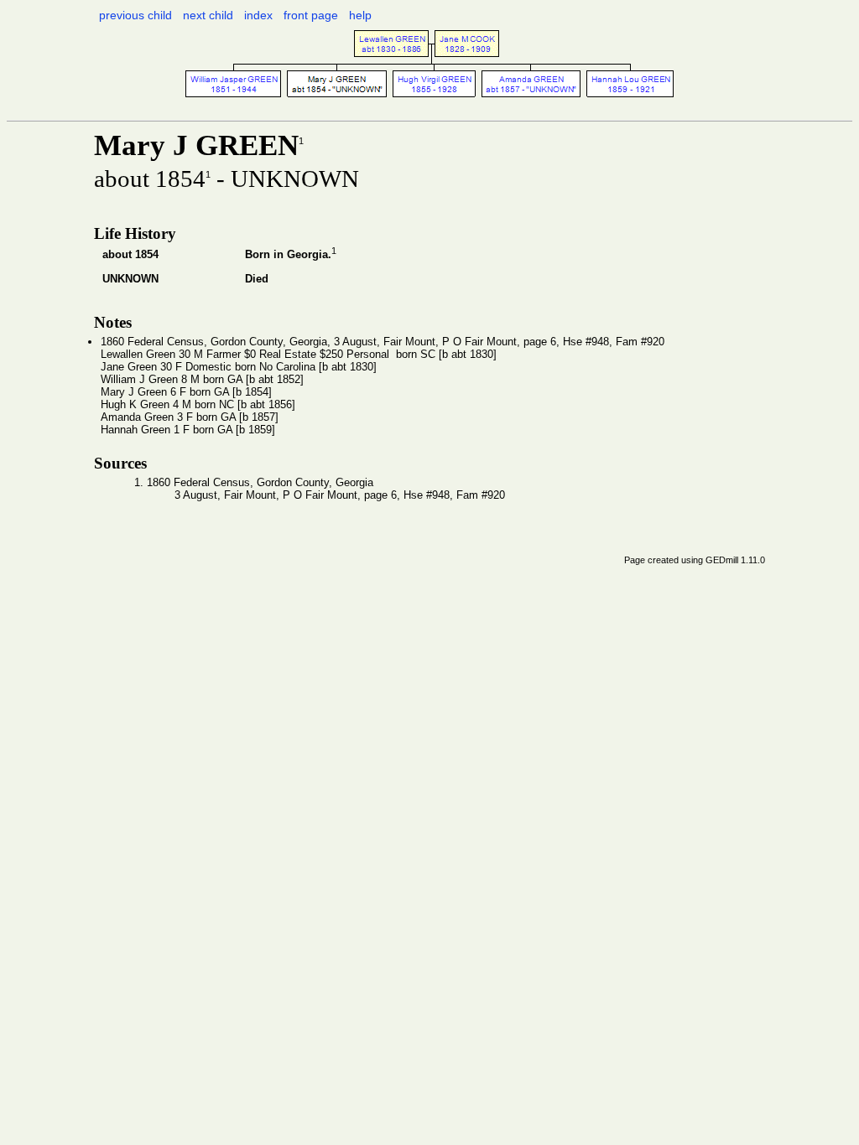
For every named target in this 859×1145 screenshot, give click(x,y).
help (360, 15)
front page (311, 15)
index (258, 15)
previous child (135, 15)
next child (208, 15)
